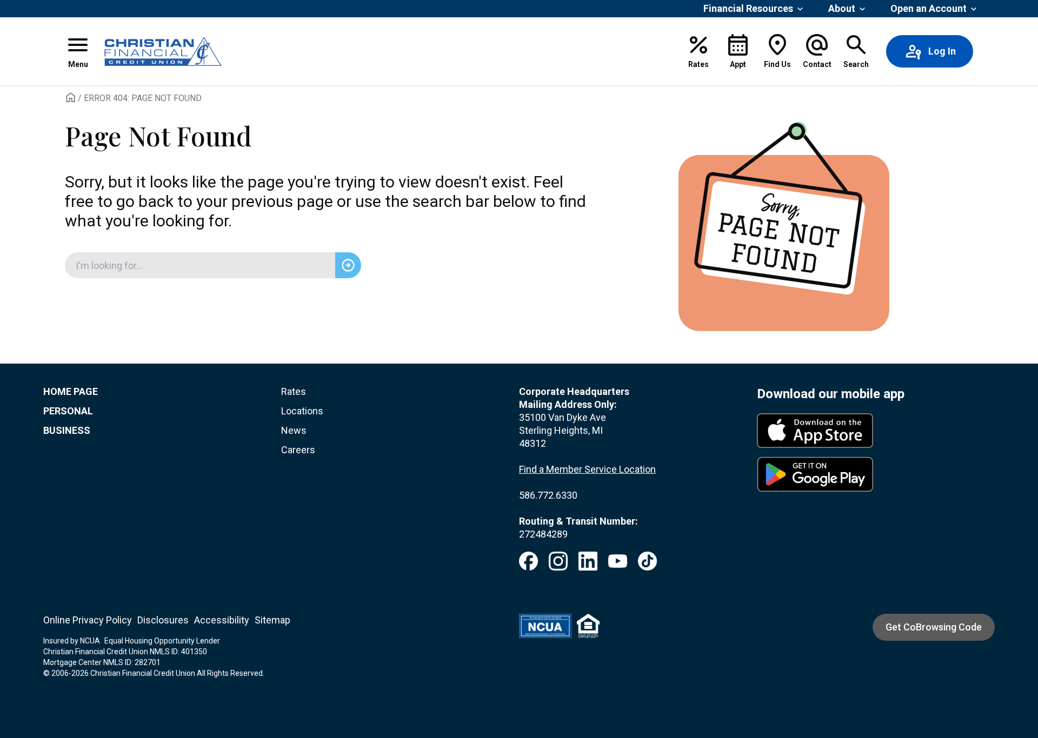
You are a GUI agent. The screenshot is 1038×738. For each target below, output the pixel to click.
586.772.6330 (548, 495)
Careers (298, 449)
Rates (293, 391)
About (841, 8)
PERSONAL (68, 411)
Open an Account (928, 8)
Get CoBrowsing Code (934, 627)
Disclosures (163, 620)
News (294, 430)
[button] (78, 51)
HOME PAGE (70, 391)
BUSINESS (66, 430)
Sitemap (272, 620)
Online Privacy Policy (87, 620)
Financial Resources (748, 8)
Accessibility (221, 620)
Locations (302, 411)
